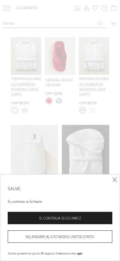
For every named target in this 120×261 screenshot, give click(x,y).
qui (80, 253)
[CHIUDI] (114, 180)
